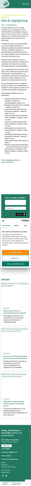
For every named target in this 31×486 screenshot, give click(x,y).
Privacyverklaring (17, 483)
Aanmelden (6, 445)
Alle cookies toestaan (15, 252)
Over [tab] (25, 225)
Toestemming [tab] (6, 225)
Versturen (19, 214)
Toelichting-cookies (15, 484)
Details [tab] (16, 225)
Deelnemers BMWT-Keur (9, 452)
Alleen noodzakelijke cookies (15, 264)
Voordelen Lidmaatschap (9, 459)
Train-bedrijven (6, 455)
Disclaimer (4, 484)
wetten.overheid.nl (7, 162)
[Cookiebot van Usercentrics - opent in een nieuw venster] (22, 221)
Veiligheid (9, 15)
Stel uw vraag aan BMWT (15, 198)
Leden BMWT (5, 449)
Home (3, 15)
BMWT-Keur (17, 15)
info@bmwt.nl (5, 472)
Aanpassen (14, 258)
